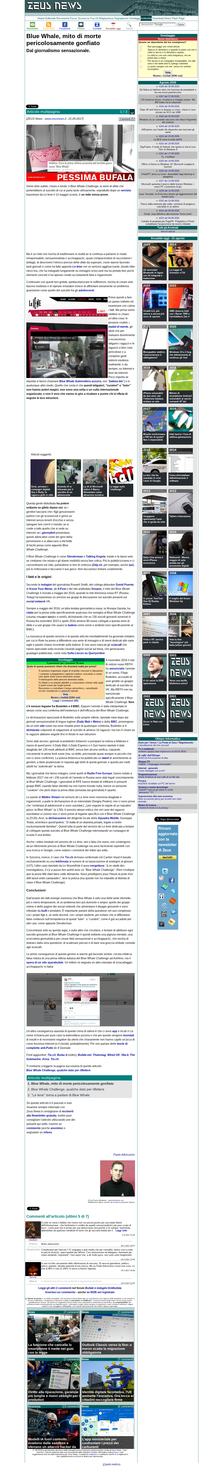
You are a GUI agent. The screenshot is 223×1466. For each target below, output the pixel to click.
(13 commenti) (71, 1406)
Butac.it (62, 1054)
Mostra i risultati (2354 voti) (65, 697)
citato (30, 612)
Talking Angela (95, 556)
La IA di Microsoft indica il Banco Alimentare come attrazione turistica (93, 490)
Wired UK (113, 1054)
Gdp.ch (97, 564)
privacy (115, 1452)
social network (35, 601)
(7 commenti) (72, 1312)
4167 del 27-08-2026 (169, 96)
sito (42, 725)
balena (72, 625)
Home (41, 18)
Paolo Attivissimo (124, 1154)
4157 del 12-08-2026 (169, 180)
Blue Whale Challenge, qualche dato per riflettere (58, 1070)
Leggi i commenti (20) (65, 700)
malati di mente (118, 326)
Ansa (45, 1059)
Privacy (142, 781)
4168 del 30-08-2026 (169, 86)
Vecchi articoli (168, 231)
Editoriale (50, 18)
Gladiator (33, 1240)
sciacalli (116, 644)
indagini (46, 584)
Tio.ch (69, 857)
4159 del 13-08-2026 (169, 171)
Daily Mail (83, 721)
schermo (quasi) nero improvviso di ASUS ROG (162, 751)
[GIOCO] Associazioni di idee (153, 758)
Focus (73, 18)
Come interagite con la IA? (151, 770)
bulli (44, 910)
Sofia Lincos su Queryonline (86, 653)
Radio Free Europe (99, 773)
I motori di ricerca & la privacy (153, 807)
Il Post (62, 588)
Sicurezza (83, 18)
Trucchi (94, 18)
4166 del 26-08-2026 (169, 106)
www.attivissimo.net (116, 1200)
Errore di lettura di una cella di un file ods (158, 777)
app (114, 1031)
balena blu (116, 381)
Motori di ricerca (147, 805)
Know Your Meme (40, 588)
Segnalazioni (121, 18)
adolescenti (86, 290)
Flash (175, 18)
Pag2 (182, 18)
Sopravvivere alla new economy (155, 796)
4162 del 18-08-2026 (169, 143)
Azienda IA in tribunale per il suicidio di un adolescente (65, 490)
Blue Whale (66, 381)
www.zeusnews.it (55, 118)
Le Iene (77, 266)
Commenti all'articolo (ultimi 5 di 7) (57, 1216)
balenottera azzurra (88, 381)
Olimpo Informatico (167, 738)
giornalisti (48, 532)
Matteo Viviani (51, 797)
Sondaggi (134, 18)
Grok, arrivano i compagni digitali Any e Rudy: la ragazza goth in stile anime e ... (42, 492)
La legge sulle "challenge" (117, 488)
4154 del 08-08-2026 (169, 210)
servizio (126, 190)
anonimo (56, 1128)
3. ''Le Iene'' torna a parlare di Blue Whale (59, 1095)
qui (131, 564)
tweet (105, 758)
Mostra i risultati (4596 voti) (167, 75)
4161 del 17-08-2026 (169, 153)
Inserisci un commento (60, 1292)
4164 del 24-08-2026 (169, 126)
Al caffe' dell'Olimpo (149, 755)
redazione (93, 1454)
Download (158, 18)
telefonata (61, 861)
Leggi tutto (121, 1230)
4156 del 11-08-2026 (169, 190)
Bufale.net (84, 1054)
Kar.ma (33, 1277)
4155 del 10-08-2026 (169, 200)
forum (78, 1456)
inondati (128, 1035)
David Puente (125, 584)
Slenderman (75, 556)
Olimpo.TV (144, 761)
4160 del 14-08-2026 (169, 161)
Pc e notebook (146, 749)
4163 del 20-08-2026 (169, 136)
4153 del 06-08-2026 (169, 218)
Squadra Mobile (108, 818)
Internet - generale (148, 768)
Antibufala (146, 18)
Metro (96, 721)
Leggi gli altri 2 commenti (54, 1288)
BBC (114, 721)
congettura (97, 865)
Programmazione (147, 774)
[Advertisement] (52, 79)
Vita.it (124, 1054)
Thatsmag (99, 1054)
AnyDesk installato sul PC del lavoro (156, 783)
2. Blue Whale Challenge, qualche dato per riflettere (66, 1089)
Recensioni (62, 18)
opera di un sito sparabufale (44, 962)
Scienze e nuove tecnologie (153, 787)
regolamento (94, 1298)
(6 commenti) (126, 1406)
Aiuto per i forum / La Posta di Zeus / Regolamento (165, 742)
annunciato (116, 668)
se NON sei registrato (101, 1292)
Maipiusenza (106, 18)
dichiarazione (57, 818)
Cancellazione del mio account (153, 745)
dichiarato (33, 730)
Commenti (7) (127, 119)
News (167, 18)
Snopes (96, 588)
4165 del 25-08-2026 (169, 116)
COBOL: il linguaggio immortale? (154, 764)
